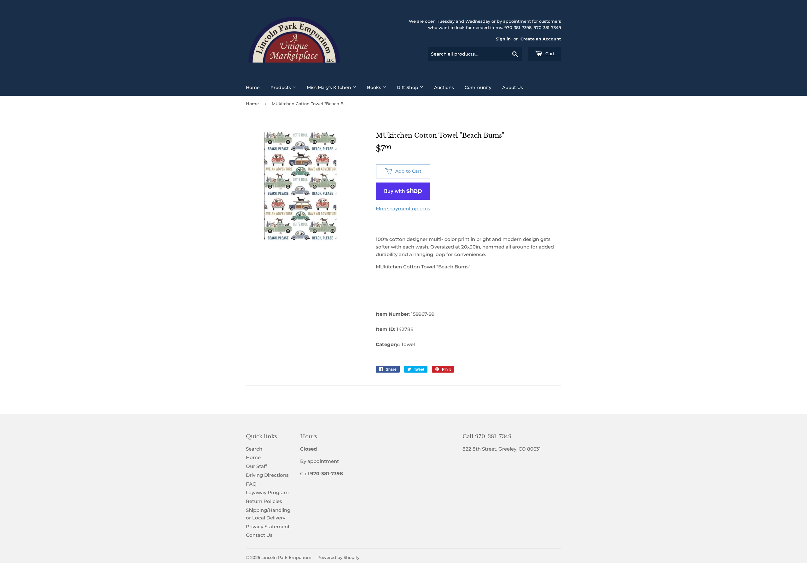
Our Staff (256, 466)
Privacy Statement (268, 527)
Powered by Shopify (338, 557)
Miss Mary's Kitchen (329, 87)
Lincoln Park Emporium (286, 557)
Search (254, 449)
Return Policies (264, 501)
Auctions (444, 87)
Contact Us (259, 535)
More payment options (403, 209)
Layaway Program (267, 492)
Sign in (503, 39)
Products (281, 87)
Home (253, 87)
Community (478, 87)
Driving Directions (267, 475)
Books (374, 87)
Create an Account (540, 39)
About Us (512, 87)
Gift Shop (408, 87)
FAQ (251, 484)
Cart (549, 54)
